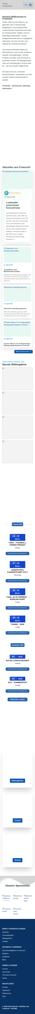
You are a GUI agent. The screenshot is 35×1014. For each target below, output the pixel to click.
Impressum (6, 990)
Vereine (5, 969)
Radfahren (6, 956)
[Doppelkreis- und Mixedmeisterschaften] (17, 255)
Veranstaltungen (8, 935)
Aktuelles (5, 932)
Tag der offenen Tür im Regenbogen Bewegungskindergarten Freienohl (17, 344)
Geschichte (6, 972)
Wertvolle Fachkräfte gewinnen (15, 308)
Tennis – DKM (17, 624)
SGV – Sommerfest (17, 682)
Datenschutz (6, 993)
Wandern (5, 953)
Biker (4, 960)
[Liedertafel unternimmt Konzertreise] (17, 179)
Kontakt (5, 941)
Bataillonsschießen (17, 661)
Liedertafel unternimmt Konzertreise (13, 205)
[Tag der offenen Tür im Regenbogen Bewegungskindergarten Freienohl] (17, 329)
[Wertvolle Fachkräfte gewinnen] (17, 294)
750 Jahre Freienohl (9, 975)
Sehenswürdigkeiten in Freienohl (13, 950)
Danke (4, 978)
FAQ (3, 996)
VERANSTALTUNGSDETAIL (17, 553)
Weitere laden (17, 699)
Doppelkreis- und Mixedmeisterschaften (12, 270)
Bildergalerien (7, 938)
